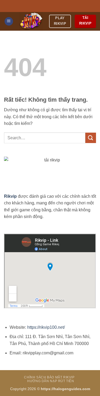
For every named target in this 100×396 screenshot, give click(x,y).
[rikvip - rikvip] (31, 21)
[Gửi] (90, 138)
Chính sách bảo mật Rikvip (49, 377)
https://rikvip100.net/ (46, 327)
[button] (9, 21)
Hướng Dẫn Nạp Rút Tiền (50, 381)
